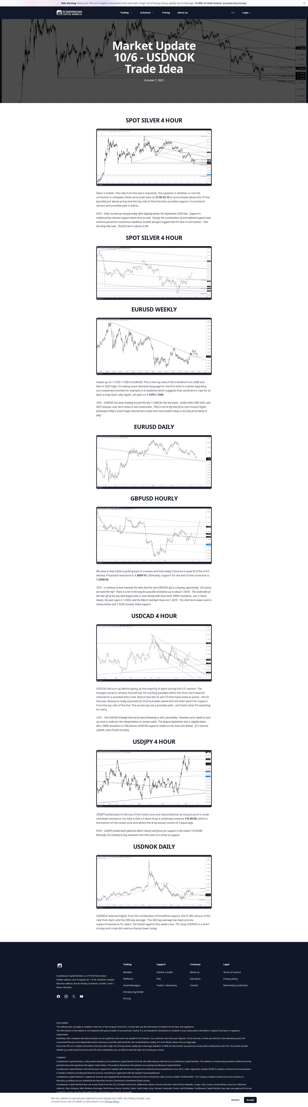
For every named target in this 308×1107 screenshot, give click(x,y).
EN (232, 12)
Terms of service (232, 972)
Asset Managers (132, 985)
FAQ (159, 978)
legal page (191, 1042)
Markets (127, 972)
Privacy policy (230, 978)
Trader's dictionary (167, 985)
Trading (124, 12)
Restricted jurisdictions (235, 985)
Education (195, 978)
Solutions (145, 12)
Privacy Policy (112, 1101)
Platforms (128, 978)
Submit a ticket (165, 972)
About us (183, 12)
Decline (235, 1099)
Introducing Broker (133, 991)
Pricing (166, 12)
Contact (194, 985)
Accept (250, 1099)
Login (247, 12)
